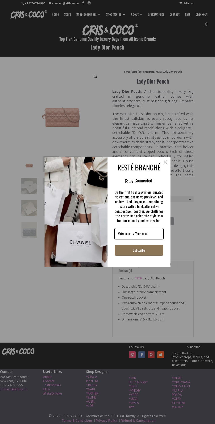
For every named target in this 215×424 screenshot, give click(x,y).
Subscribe (139, 250)
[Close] (165, 162)
